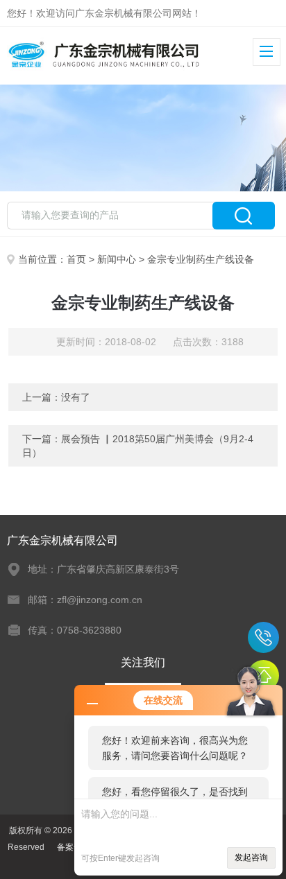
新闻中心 (116, 259)
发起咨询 (251, 857)
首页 (76, 259)
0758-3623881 (263, 637)
